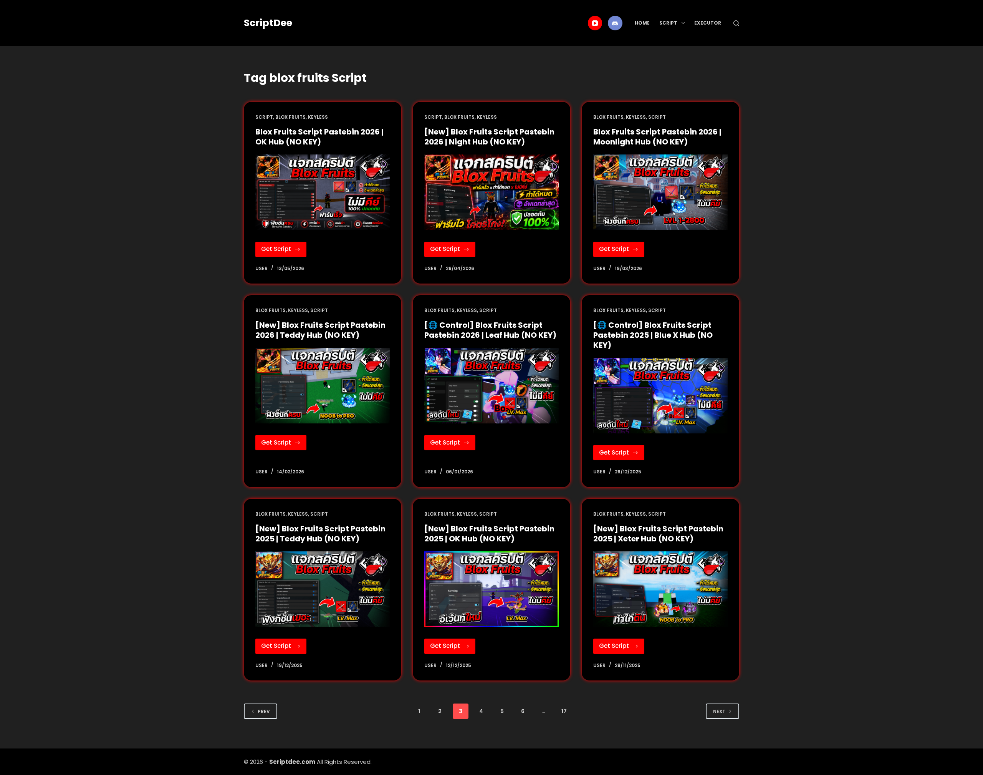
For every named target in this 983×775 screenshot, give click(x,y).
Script (668, 23)
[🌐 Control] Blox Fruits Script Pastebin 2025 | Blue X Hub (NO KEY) (653, 335)
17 (564, 711)
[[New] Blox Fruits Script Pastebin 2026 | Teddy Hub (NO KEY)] (322, 385)
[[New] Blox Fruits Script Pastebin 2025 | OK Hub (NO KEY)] (491, 589)
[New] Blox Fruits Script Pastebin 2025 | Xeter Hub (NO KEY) (658, 533)
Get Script (283, 251)
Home (642, 23)
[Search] (736, 23)
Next (719, 711)
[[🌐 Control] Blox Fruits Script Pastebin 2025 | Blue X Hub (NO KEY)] (660, 395)
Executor (707, 23)
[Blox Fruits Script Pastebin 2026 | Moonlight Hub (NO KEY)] (660, 192)
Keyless (318, 117)
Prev (264, 711)
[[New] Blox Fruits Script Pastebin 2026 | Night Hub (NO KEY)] (491, 192)
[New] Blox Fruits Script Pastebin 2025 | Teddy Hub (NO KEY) (320, 533)
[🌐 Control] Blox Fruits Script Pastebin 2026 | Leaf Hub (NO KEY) (490, 330)
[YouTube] (595, 23)
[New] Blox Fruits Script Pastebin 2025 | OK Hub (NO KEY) (489, 533)
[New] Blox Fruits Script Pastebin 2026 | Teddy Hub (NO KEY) (320, 330)
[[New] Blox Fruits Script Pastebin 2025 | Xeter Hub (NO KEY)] (660, 589)
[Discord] (615, 23)
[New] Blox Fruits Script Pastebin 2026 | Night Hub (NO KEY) (489, 136)
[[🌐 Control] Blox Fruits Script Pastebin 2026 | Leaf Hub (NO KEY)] (491, 385)
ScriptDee (268, 23)
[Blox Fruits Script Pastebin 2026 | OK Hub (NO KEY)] (322, 192)
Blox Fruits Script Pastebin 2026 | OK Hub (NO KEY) (319, 136)
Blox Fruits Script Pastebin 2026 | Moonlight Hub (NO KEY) (657, 136)
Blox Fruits (290, 117)
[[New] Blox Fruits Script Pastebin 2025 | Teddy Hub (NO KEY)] (322, 589)
